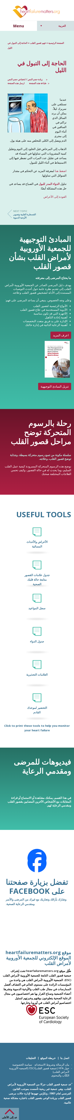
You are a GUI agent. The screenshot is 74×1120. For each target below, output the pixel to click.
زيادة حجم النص (35, 79)
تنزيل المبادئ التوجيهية (55, 386)
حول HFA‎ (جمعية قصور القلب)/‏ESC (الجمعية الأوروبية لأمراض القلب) (39, 1070)
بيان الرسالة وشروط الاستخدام (52, 1064)
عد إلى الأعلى (9, 1117)
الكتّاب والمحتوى (60, 1075)
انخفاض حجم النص (16, 79)
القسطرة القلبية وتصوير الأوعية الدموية (24, 214)
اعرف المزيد (61, 335)
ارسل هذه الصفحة (16, 83)
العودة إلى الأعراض (54, 197)
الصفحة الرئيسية (56, 43)
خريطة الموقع (48, 1058)
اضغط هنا (60, 171)
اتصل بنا (64, 1058)
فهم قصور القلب (38, 43)
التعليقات (31, 1058)
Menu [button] (18, 25)
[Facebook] (37, 863)
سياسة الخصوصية (22, 1064)
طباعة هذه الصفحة (37, 83)
